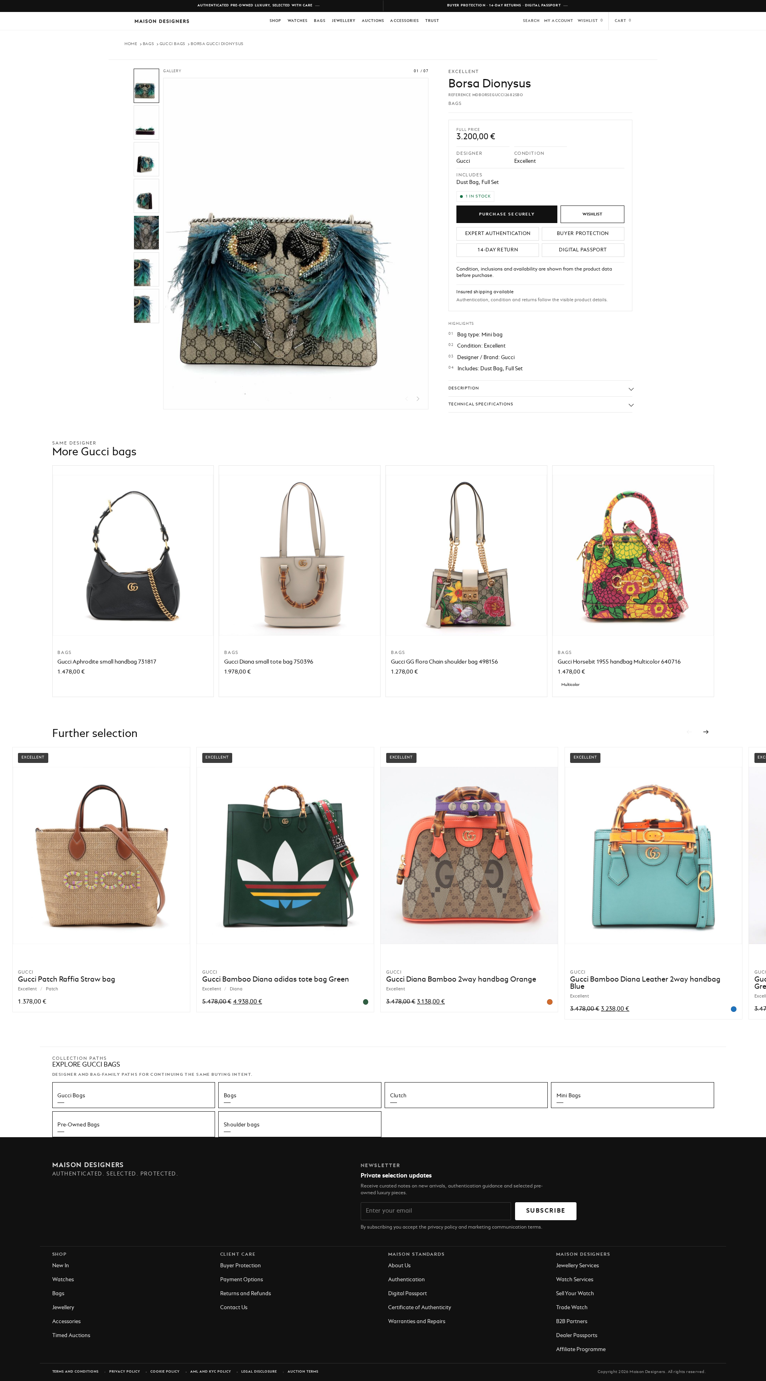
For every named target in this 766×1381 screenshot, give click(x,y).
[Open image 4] (146, 196)
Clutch (398, 1095)
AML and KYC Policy (210, 1371)
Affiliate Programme (581, 1349)
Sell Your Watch (575, 1293)
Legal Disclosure (259, 1371)
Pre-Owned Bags (78, 1125)
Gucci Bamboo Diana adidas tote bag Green (275, 979)
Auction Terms (303, 1371)
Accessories (404, 21)
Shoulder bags (241, 1125)
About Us (399, 1265)
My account (558, 21)
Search (531, 21)
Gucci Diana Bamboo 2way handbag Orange (461, 979)
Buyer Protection (240, 1265)
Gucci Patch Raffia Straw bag (66, 979)
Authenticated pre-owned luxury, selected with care (255, 5)
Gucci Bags (173, 44)
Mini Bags (568, 1095)
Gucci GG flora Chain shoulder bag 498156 (444, 662)
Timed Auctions (71, 1335)
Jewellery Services (577, 1265)
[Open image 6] (146, 269)
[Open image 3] (146, 159)
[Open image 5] (146, 232)
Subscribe (545, 1211)
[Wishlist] (592, 214)
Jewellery (343, 21)
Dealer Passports (576, 1335)
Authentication (406, 1279)
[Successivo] (706, 731)
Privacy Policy (124, 1371)
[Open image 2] (146, 122)
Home (131, 44)
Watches (298, 21)
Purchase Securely (507, 214)
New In (60, 1265)
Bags (320, 21)
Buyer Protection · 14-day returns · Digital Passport (504, 5)
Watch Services (574, 1279)
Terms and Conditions (75, 1371)
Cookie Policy (165, 1371)
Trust (432, 21)
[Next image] (418, 398)
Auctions (373, 21)
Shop (275, 21)
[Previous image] (406, 398)
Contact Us (233, 1307)
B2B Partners (571, 1321)
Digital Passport (407, 1293)
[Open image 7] (146, 306)
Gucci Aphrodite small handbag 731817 (106, 662)
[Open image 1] (146, 86)
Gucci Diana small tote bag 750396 (268, 662)
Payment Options (241, 1279)
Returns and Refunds (245, 1293)
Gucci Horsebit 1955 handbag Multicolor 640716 (619, 662)
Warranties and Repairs (416, 1321)
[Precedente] (689, 731)
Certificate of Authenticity (419, 1307)
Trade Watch (572, 1307)
